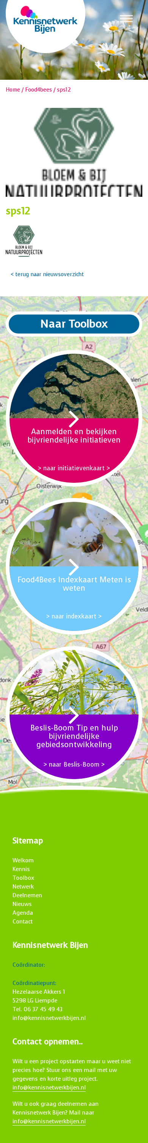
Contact (23, 921)
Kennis (21, 869)
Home (13, 89)
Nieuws (22, 904)
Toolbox (23, 878)
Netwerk (23, 886)
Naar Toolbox (74, 323)
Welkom (23, 860)
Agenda (23, 913)
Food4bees (38, 89)
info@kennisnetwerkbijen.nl (49, 1018)
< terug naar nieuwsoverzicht (47, 274)
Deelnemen (27, 895)
